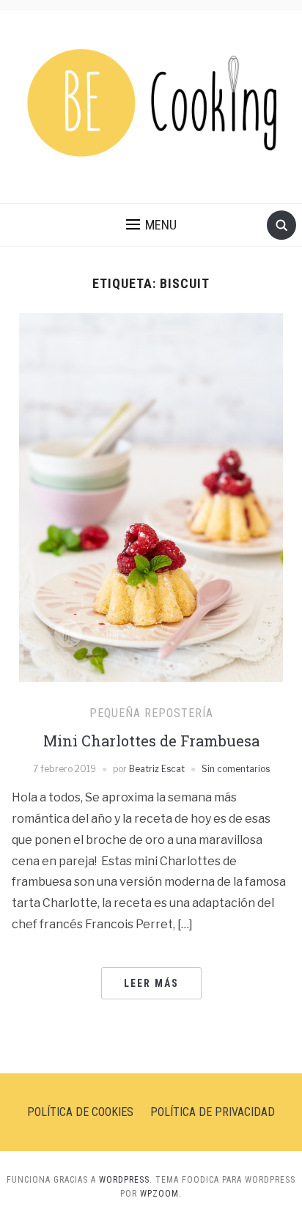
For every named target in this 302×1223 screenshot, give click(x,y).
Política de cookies (80, 1112)
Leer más (151, 983)
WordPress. (125, 1180)
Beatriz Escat (157, 768)
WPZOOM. (161, 1194)
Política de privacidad (212, 1112)
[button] (151, 225)
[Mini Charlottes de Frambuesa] (151, 497)
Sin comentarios (236, 768)
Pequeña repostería (151, 713)
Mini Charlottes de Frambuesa (151, 740)
